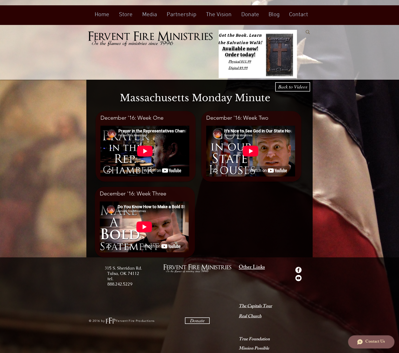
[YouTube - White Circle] (298, 278)
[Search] (308, 32)
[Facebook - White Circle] (298, 270)
